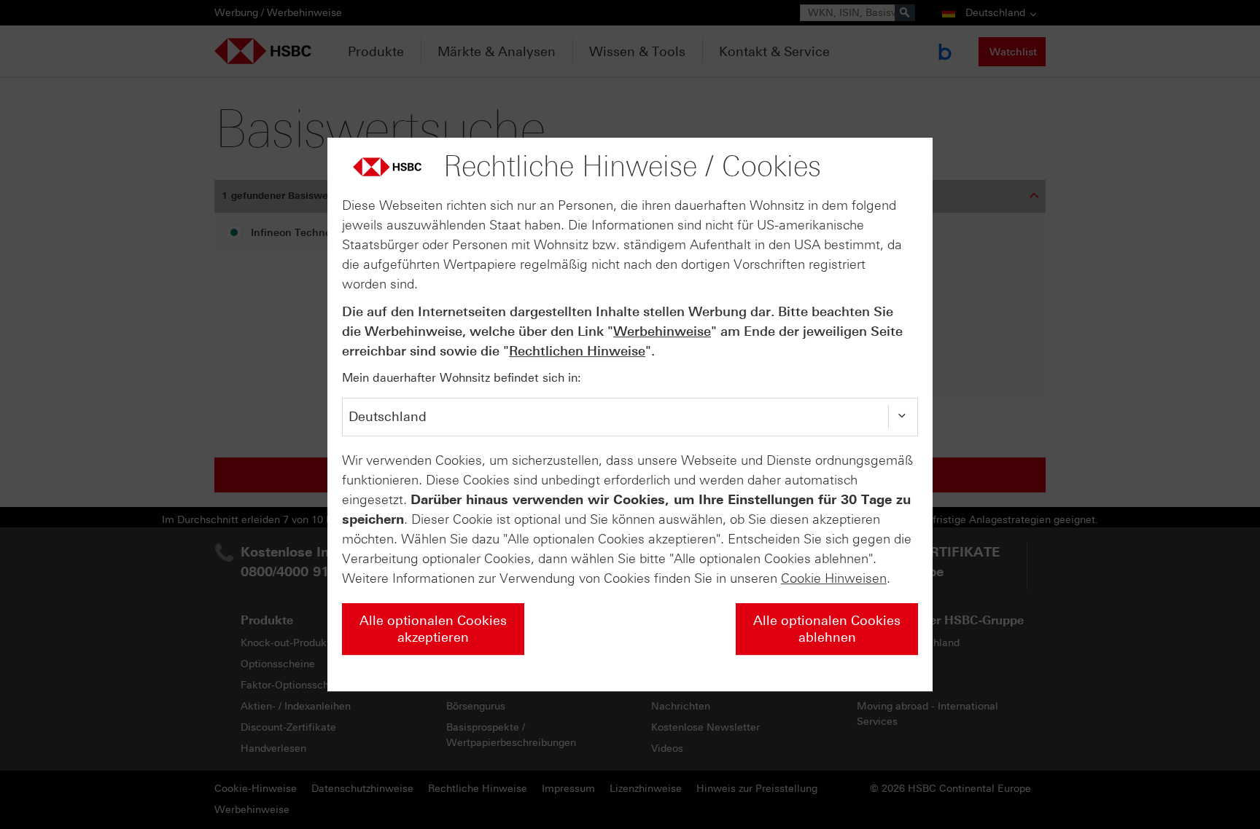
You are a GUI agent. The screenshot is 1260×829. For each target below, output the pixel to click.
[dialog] (630, 414)
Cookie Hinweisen (834, 578)
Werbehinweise (662, 331)
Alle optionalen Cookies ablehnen (827, 629)
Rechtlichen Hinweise (577, 351)
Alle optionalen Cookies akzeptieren (433, 629)
